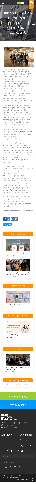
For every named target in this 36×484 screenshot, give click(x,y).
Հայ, (10, 384)
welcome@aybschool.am (10, 427)
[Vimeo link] (19, 467)
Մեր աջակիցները (25, 440)
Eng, (19, 384)
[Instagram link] (6, 467)
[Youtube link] (15, 467)
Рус (27, 384)
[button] (19, 3)
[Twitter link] (10, 467)
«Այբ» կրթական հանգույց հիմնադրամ (15, 475)
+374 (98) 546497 (8, 425)
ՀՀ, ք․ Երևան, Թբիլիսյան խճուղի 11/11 (14, 423)
